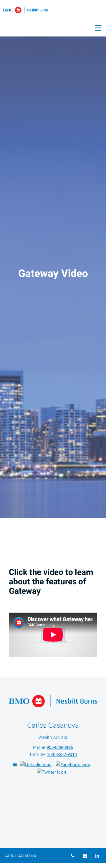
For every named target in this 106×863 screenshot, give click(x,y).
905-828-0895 (60, 747)
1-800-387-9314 (62, 754)
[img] (53, 259)
